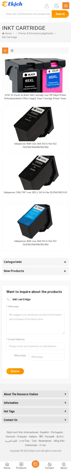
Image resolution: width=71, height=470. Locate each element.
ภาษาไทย (24, 440)
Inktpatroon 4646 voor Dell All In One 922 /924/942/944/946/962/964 (35, 243)
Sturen (15, 371)
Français (22, 436)
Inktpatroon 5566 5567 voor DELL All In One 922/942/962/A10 (35, 192)
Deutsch (10, 436)
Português (57, 432)
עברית (42, 445)
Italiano (33, 436)
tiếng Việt (59, 440)
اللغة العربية (11, 440)
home (8, 33)
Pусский (49, 436)
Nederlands (45, 440)
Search (60, 14)
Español (44, 432)
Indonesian (31, 445)
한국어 (60, 436)
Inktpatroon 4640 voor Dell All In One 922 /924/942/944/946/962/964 (35, 145)
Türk (34, 440)
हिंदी (41, 436)
